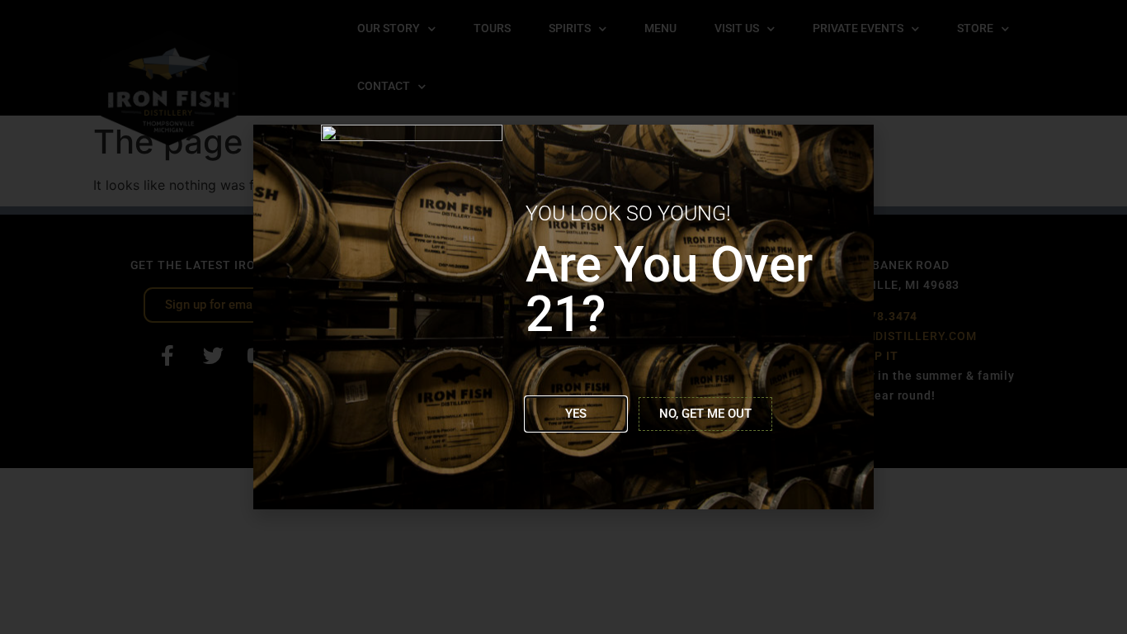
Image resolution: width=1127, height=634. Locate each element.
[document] (563, 317)
